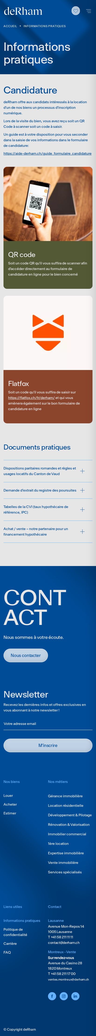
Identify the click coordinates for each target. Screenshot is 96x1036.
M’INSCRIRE (47, 745)
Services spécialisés (65, 872)
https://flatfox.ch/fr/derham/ (31, 398)
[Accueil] (23, 11)
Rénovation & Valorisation (69, 824)
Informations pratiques (21, 920)
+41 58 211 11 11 (61, 937)
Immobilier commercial (67, 834)
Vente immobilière (63, 862)
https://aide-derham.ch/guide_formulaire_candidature (47, 153)
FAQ (7, 952)
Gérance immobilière (65, 796)
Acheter (10, 804)
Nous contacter (26, 655)
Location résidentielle (65, 805)
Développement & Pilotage (70, 815)
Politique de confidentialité (15, 932)
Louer (8, 795)
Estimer (9, 813)
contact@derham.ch (64, 942)
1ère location (58, 843)
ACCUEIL (10, 26)
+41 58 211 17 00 (62, 974)
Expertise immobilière (66, 853)
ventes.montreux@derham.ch (68, 979)
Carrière (10, 943)
